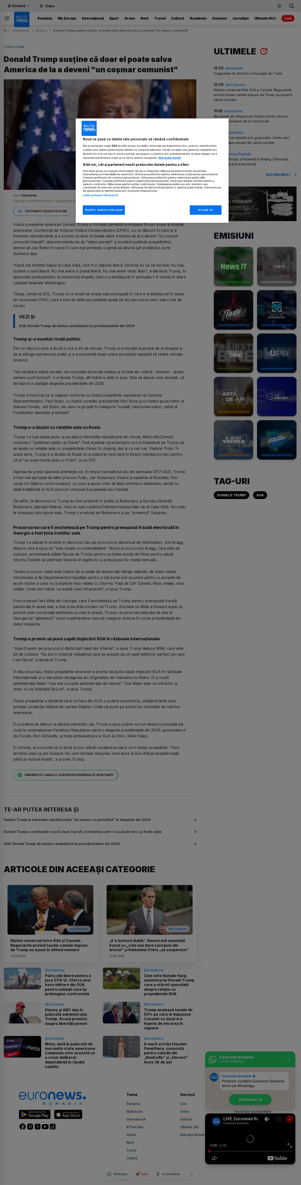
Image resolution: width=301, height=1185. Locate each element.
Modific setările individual (104, 209)
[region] (152, 170)
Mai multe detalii (169, 157)
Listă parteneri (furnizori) (100, 195)
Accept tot (205, 209)
